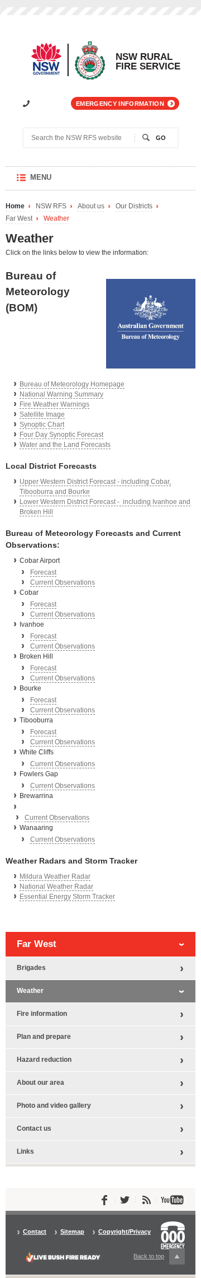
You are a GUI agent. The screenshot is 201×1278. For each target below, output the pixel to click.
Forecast (43, 572)
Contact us (34, 1128)
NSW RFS (51, 206)
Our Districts (134, 206)
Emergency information (120, 103)
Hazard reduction (44, 1060)
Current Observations (62, 582)
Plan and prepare (44, 1037)
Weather (56, 218)
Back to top (155, 1258)
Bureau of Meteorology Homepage (72, 384)
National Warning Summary (61, 394)
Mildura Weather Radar (55, 876)
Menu (52, 181)
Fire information (42, 1014)
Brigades (31, 968)
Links (25, 1151)
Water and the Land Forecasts (65, 445)
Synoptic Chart (42, 424)
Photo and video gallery (54, 1105)
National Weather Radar (56, 886)
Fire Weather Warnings (54, 404)
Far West (19, 218)
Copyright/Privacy (124, 1232)
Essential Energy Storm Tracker (67, 897)
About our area (40, 1082)
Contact (34, 1232)
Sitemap (72, 1232)
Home (15, 206)
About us (91, 206)
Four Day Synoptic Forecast (61, 435)
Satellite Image (42, 414)
